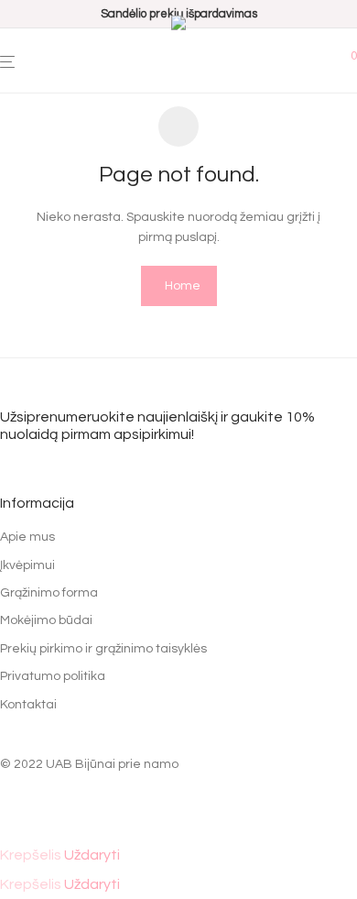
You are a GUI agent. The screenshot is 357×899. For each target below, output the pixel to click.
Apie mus (27, 537)
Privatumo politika (52, 676)
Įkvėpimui (27, 565)
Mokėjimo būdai (46, 620)
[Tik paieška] (345, 54)
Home (182, 286)
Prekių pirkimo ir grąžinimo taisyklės (103, 648)
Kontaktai (28, 704)
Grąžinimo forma (49, 593)
